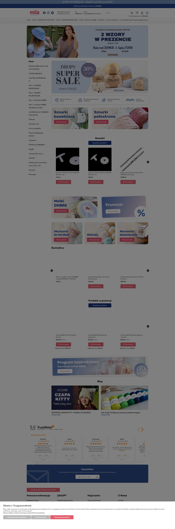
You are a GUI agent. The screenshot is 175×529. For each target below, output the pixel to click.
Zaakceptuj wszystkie (61, 517)
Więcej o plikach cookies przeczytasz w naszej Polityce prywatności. (24, 512)
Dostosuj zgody (40, 517)
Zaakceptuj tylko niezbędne (17, 517)
